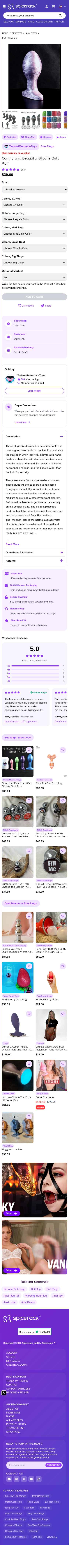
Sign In (10, 1357)
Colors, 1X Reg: (11, 198)
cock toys (29, 1507)
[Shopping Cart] (53, 6)
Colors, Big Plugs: (13, 256)
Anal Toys (31, 33)
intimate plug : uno (47, 1000)
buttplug (36, 1289)
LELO (5, 1043)
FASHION (59, 22)
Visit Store (34, 391)
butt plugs (52, 1289)
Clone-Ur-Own (44, 22)
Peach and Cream (44, 996)
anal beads (28, 1302)
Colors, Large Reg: (13, 213)
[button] (62, 75)
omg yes (37, 1537)
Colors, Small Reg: (13, 241)
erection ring (52, 1502)
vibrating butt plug (36, 1295)
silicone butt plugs (14, 1289)
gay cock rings (36, 1513)
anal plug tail (11, 1295)
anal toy (58, 1295)
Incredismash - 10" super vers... (22, 721)
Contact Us (14, 1473)
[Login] (46, 6)
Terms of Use (15, 1428)
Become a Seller (17, 1392)
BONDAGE (21, 22)
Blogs (10, 1416)
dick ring (45, 1507)
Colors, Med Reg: (13, 227)
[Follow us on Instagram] (17, 1479)
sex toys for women (15, 1496)
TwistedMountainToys (23, 146)
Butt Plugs (8, 38)
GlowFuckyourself (44, 946)
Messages (13, 1361)
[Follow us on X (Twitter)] (24, 1479)
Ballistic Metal (8, 1094)
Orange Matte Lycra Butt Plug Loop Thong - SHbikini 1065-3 (51, 1050)
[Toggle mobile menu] (4, 6)
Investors (13, 1412)
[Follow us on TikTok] (39, 1479)
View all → (52, 1537)
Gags (31, 22)
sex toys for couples (39, 1525)
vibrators (33, 1531)
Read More (12, 544)
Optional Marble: (12, 270)
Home (5, 33)
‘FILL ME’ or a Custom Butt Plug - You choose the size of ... (51, 887)
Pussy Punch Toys (11, 996)
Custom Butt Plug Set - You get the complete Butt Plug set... (15, 837)
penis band (33, 1502)
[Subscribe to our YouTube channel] (31, 1479)
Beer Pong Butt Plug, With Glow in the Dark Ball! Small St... (51, 952)
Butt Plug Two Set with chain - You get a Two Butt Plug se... (51, 837)
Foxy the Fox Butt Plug (49, 783)
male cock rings (13, 1513)
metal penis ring (40, 1496)
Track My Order (17, 1381)
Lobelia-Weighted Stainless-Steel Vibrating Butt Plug (16, 952)
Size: (5, 182)
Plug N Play (8, 1146)
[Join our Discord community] (9, 1479)
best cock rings (39, 1519)
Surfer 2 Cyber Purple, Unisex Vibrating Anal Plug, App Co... (17, 1050)
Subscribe (53, 1465)
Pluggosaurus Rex (12, 1150)
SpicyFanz (13, 1431)
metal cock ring (13, 1502)
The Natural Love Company (14, 946)
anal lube (9, 1302)
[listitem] (34, 1190)
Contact (11, 1385)
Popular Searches (15, 1490)
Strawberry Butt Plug (14, 1000)
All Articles (14, 1420)
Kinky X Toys (42, 1094)
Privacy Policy (16, 1424)
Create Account (17, 1364)
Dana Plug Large (45, 1097)
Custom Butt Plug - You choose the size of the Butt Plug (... (15, 887)
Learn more (21, 422)
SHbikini (40, 1043)
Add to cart (34, 296)
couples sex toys (14, 1531)
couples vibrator (13, 1525)
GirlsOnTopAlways (10, 830)
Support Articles (18, 1388)
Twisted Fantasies (44, 780)
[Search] (60, 16)
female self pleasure (16, 1537)
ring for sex (11, 1507)
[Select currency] (63, 6)
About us (12, 1408)
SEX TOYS (9, 22)
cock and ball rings (15, 1519)
